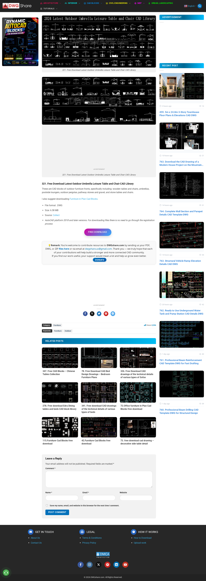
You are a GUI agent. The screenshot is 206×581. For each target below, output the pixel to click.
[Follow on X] (99, 565)
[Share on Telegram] (113, 313)
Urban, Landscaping (162, 3)
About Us (35, 538)
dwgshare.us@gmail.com (98, 248)
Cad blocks (93, 3)
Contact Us (36, 542)
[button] (199, 6)
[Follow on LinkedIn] (116, 565)
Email (86, 492)
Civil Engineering (118, 3)
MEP (139, 3)
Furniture (57, 325)
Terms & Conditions (92, 538)
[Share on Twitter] (99, 313)
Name (48, 492)
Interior (72, 3)
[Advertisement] (20, 113)
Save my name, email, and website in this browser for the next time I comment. (84, 505)
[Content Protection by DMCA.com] (103, 555)
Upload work (140, 542)
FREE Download (97, 232)
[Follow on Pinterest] (108, 565)
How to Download (142, 538)
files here (64, 248)
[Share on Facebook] (85, 313)
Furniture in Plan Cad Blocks (84, 199)
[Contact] (6, 573)
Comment (50, 468)
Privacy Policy (89, 542)
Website (123, 492)
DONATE (99, 259)
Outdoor (68, 331)
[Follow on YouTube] (125, 565)
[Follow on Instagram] (90, 565)
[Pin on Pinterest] (106, 313)
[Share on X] (92, 313)
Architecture (50, 3)
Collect (56, 215)
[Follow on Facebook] (81, 565)
